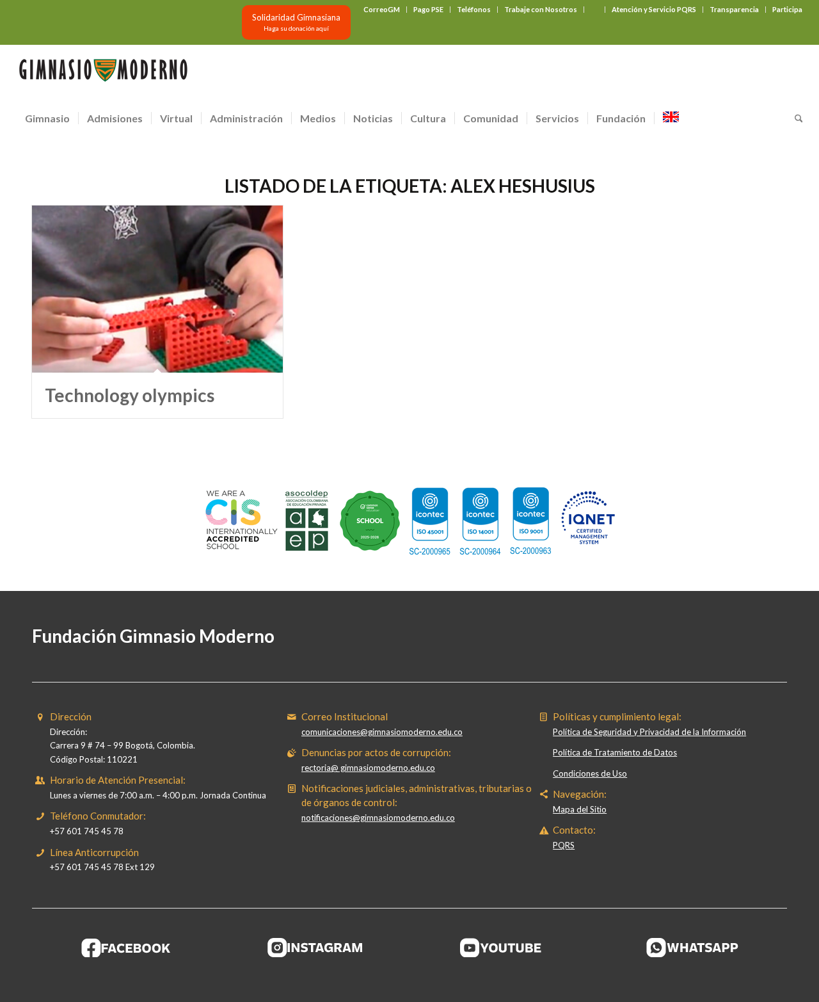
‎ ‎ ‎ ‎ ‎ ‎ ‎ (594, 9)
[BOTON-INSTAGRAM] (315, 947)
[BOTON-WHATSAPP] (692, 947)
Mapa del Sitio (580, 809)
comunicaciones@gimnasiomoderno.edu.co (382, 732)
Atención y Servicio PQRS (654, 9)
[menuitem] (382, 9)
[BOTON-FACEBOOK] (126, 947)
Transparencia (734, 9)
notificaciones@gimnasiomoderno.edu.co (378, 817)
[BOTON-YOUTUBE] (504, 947)
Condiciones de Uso (590, 773)
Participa (787, 9)
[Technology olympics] (157, 289)
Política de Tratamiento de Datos (615, 752)
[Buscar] (794, 118)
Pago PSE (428, 9)
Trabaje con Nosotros (540, 9)
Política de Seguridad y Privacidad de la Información (649, 732)
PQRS (564, 845)
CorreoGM (381, 9)
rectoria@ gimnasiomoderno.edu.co (368, 768)
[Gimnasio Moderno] (103, 73)
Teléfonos (474, 9)
